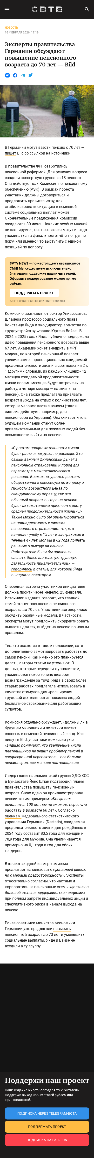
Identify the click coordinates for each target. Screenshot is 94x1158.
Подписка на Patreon (47, 1140)
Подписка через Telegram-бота (47, 1113)
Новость (11, 27)
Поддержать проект (47, 1127)
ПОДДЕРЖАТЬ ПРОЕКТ (34, 293)
